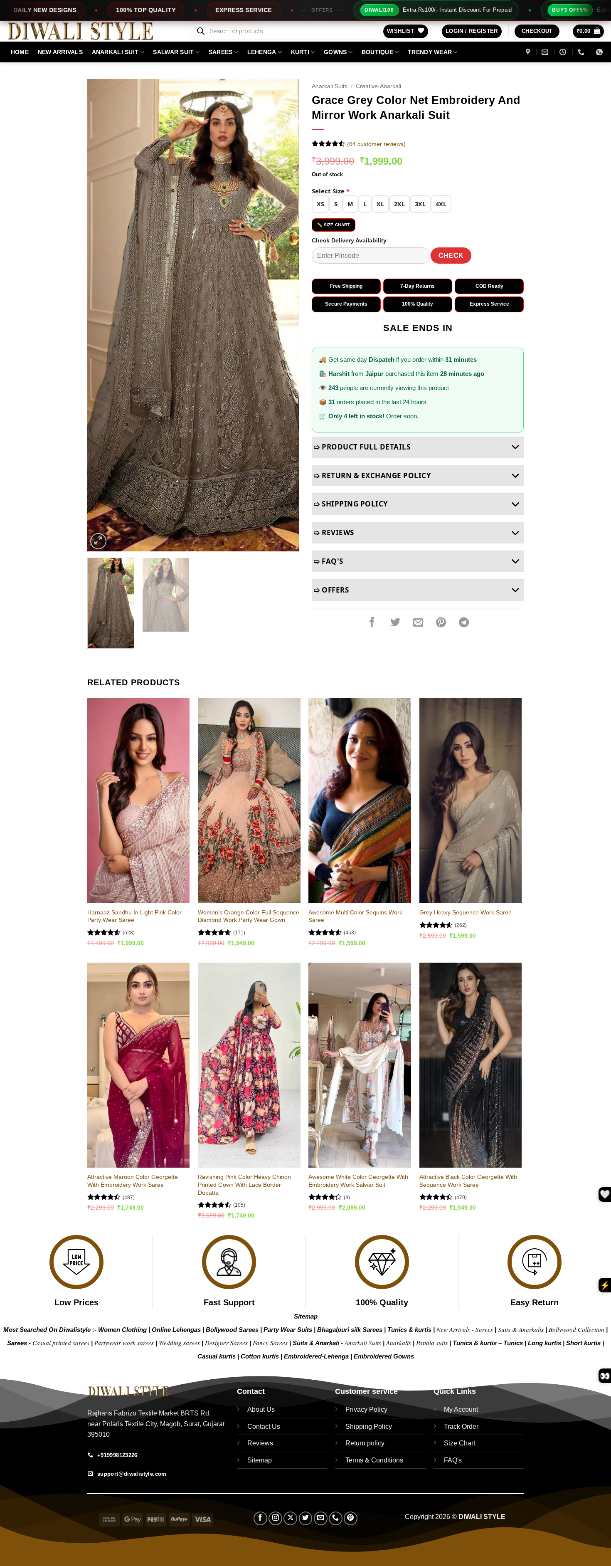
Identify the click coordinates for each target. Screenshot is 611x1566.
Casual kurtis (217, 1356)
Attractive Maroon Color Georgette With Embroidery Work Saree (132, 1180)
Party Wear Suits (288, 1329)
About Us (261, 1409)
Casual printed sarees (60, 1343)
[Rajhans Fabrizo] (529, 52)
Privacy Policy (366, 1409)
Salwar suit (173, 52)
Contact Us (263, 1426)
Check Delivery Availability (349, 240)
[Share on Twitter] (395, 623)
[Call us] (335, 1518)
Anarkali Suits (329, 86)
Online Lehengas (176, 1329)
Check (451, 255)
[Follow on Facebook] (260, 1518)
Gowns (335, 52)
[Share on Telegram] (463, 623)
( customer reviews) (376, 144)
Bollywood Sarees (232, 1329)
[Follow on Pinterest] (350, 1518)
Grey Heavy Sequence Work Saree (465, 912)
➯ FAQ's (328, 561)
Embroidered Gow (380, 1356)
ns (410, 1356)
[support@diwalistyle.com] (546, 52)
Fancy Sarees (270, 1343)
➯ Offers (331, 590)
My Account (461, 1409)
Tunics (514, 1342)
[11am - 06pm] (563, 52)
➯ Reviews (334, 532)
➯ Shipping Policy (351, 504)
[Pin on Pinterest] (441, 623)
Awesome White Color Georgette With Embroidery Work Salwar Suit (358, 1180)
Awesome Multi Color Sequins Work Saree (355, 916)
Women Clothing (122, 1329)
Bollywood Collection (576, 1329)
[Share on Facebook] (372, 623)
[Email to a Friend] (418, 623)
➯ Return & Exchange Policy (372, 475)
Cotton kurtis (261, 1356)
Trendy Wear (430, 52)
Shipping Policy (368, 1426)
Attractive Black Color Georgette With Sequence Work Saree (468, 1180)
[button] (472, 31)
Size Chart (459, 1443)
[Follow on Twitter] (306, 1518)
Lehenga (261, 52)
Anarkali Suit (115, 52)
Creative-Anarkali (378, 86)
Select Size (331, 191)
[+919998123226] (582, 52)
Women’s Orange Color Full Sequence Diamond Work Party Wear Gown (248, 916)
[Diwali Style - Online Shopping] (90, 31)
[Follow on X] (290, 1518)
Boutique (377, 52)
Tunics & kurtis (409, 1329)
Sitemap (306, 1316)
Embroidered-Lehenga (316, 1356)
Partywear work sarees (124, 1343)
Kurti (300, 52)
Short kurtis (584, 1342)
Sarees (221, 52)
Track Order (461, 1426)
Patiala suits (432, 1343)
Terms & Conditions (374, 1460)
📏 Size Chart (333, 224)
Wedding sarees (179, 1343)
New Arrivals (60, 52)
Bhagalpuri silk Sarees (349, 1329)
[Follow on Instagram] (275, 1518)
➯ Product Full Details (362, 447)
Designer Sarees (226, 1343)
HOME (20, 52)
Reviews (260, 1443)
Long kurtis (545, 1342)
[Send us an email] (321, 1518)
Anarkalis (399, 1343)
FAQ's (453, 1460)
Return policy (364, 1443)
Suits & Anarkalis (521, 1329)
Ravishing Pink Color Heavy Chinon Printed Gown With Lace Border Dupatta (244, 1184)
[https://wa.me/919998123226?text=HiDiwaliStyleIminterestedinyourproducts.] (600, 52)
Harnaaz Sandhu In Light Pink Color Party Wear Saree (134, 916)
